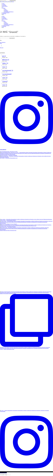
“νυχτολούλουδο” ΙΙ (7, 70)
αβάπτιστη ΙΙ (5, 59)
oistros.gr (9, 474)
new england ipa (2, 42)
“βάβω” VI (5, 63)
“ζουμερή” (5, 81)
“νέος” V (4, 67)
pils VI (4, 56)
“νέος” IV (5, 77)
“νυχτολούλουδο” (7, 74)
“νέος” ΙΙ (4, 85)
